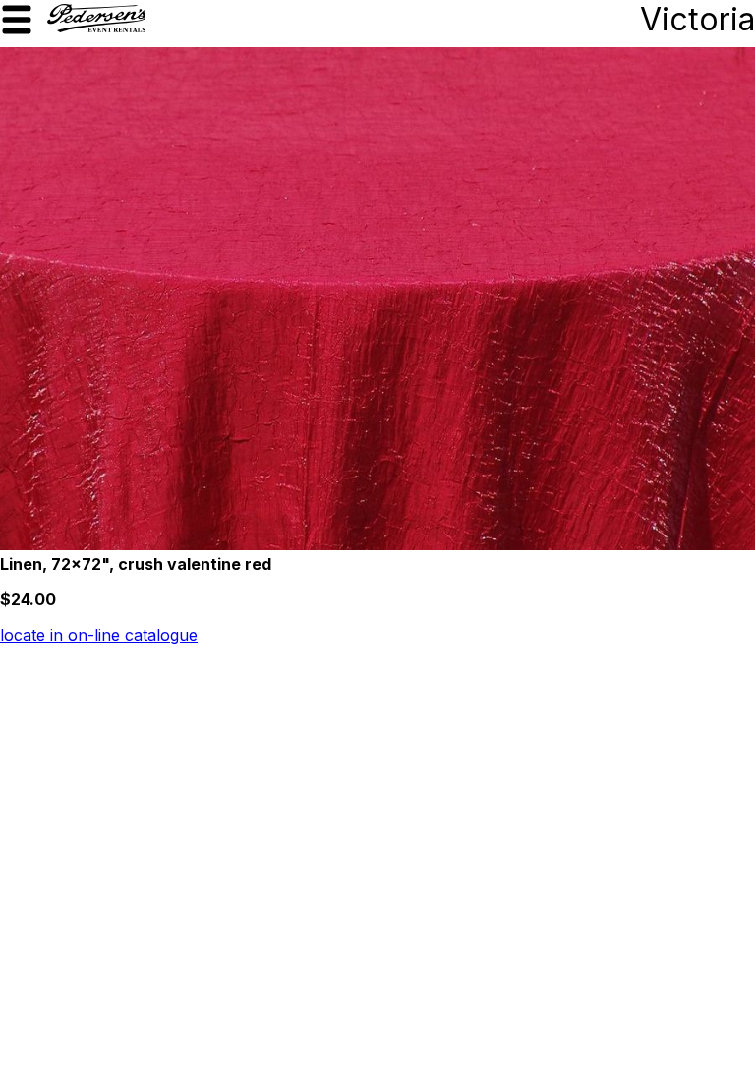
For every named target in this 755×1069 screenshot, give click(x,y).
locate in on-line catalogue (99, 635)
